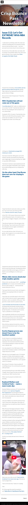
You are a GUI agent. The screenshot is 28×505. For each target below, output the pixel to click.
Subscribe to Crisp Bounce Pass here (14, 491)
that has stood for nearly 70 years (14, 212)
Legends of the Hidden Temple (10, 56)
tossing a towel (9, 433)
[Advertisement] (14, 72)
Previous (4, 498)
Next (24, 498)
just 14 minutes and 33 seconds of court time (14, 304)
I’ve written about (6, 106)
